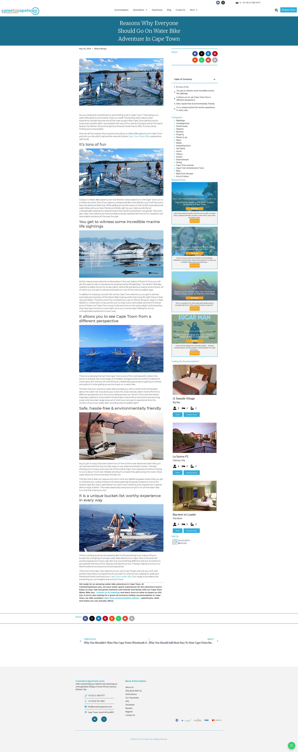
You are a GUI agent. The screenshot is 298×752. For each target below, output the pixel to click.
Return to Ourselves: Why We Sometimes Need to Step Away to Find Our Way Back (194, 293)
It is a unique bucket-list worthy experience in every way (195, 108)
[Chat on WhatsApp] (291, 745)
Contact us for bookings (108, 592)
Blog (169, 10)
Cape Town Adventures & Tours (190, 168)
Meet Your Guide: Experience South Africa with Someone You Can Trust (195, 248)
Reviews (179, 131)
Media (179, 143)
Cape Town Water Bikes (139, 136)
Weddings (180, 120)
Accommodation (121, 10)
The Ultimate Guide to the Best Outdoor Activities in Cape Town (194, 203)
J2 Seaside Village (184, 398)
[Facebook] (218, 2)
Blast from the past (184, 173)
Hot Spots (180, 148)
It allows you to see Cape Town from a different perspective (193, 98)
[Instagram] (223, 2)
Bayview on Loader (184, 514)
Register (129, 711)
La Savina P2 (180, 456)
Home (178, 151)
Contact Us (180, 10)
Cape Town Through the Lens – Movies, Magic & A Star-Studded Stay (195, 336)
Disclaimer (130, 704)
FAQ (127, 701)
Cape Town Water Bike (121, 576)
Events (179, 157)
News (178, 140)
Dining (179, 162)
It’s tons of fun (182, 87)
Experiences (157, 10)
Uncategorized (182, 123)
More (192, 10)
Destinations (138, 10)
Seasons (180, 129)
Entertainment (182, 159)
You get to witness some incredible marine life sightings (195, 92)
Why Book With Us (133, 690)
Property (180, 134)
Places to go (181, 137)
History (179, 154)
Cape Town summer (185, 165)
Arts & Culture (182, 176)
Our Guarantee (132, 697)
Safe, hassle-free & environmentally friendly (195, 103)
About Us (129, 687)
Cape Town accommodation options (121, 598)
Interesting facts (183, 145)
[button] (195, 53)
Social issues (182, 126)
